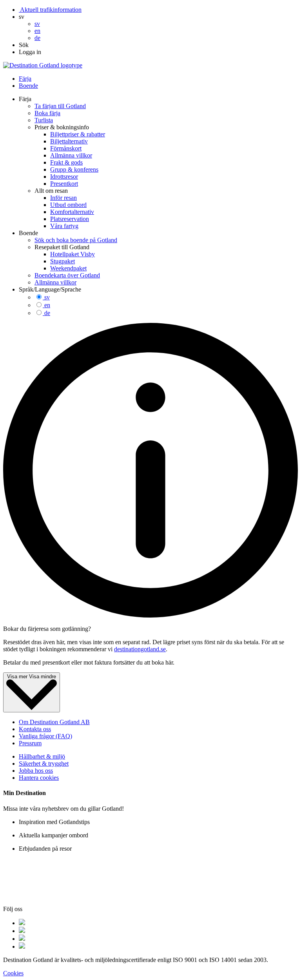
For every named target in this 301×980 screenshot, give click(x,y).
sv (47, 297)
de (47, 313)
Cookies (13, 973)
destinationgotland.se (140, 649)
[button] (21, 16)
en (47, 305)
